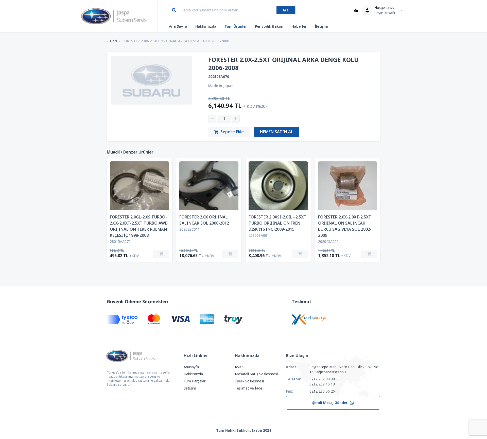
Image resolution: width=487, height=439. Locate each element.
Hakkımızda (205, 26)
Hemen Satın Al (276, 132)
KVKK (239, 366)
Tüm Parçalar (194, 381)
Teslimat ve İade (248, 388)
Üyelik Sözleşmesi (249, 381)
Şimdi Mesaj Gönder (329, 402)
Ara (286, 10)
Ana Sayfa (178, 26)
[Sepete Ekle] (161, 254)
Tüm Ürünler (235, 26)
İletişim (321, 26)
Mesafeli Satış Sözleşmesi (256, 374)
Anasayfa (191, 366)
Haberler (299, 26)
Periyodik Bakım (269, 26)
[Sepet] (356, 10)
